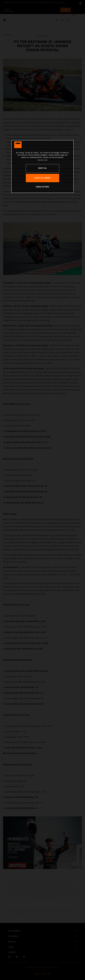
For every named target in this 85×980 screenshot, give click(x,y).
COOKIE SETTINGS (42, 187)
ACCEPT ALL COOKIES (42, 178)
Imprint (45, 159)
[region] (42, 166)
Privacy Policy (41, 159)
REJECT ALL (42, 168)
